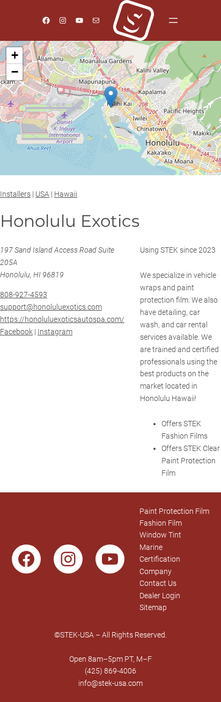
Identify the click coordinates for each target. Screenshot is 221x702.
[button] (110, 97)
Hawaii (65, 194)
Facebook (16, 331)
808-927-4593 (23, 294)
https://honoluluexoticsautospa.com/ (62, 319)
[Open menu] (173, 20)
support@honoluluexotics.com (51, 307)
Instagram (55, 331)
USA (42, 194)
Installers (15, 194)
